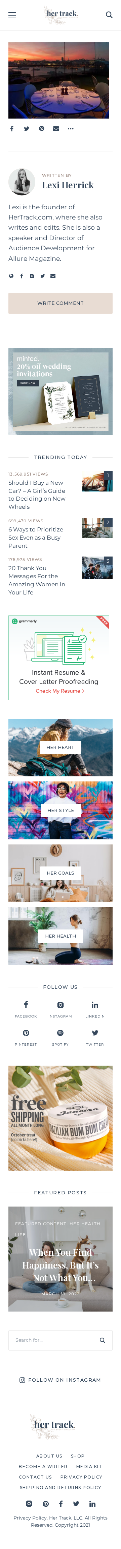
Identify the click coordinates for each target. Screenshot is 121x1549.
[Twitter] (27, 129)
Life (20, 1234)
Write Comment (60, 303)
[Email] (56, 129)
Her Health (85, 1223)
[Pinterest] (41, 129)
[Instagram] (32, 275)
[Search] (102, 1340)
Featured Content (40, 1223)
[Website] (11, 275)
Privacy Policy (30, 1518)
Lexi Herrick (68, 185)
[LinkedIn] (92, 1503)
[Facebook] (12, 129)
